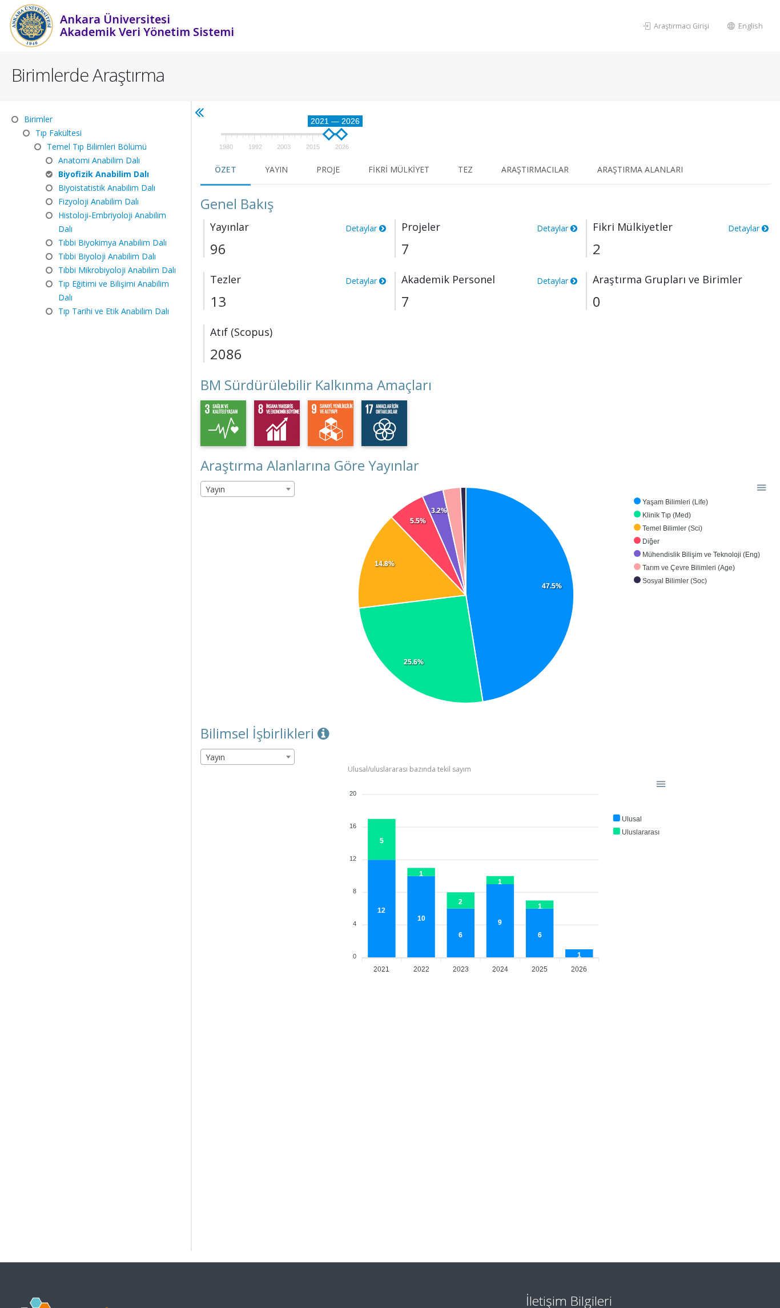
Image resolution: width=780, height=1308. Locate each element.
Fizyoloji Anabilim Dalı (98, 201)
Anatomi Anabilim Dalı (99, 160)
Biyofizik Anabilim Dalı (103, 173)
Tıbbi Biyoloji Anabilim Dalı (107, 256)
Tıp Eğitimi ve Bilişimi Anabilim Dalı (113, 290)
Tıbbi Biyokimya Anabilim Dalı (112, 242)
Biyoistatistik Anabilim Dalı (106, 187)
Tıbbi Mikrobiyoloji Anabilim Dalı (117, 269)
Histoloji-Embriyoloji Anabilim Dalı (112, 222)
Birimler (38, 119)
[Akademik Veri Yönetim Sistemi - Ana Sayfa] (33, 25)
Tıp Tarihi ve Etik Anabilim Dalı (113, 311)
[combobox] (247, 489)
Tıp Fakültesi (58, 132)
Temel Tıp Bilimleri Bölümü (97, 146)
